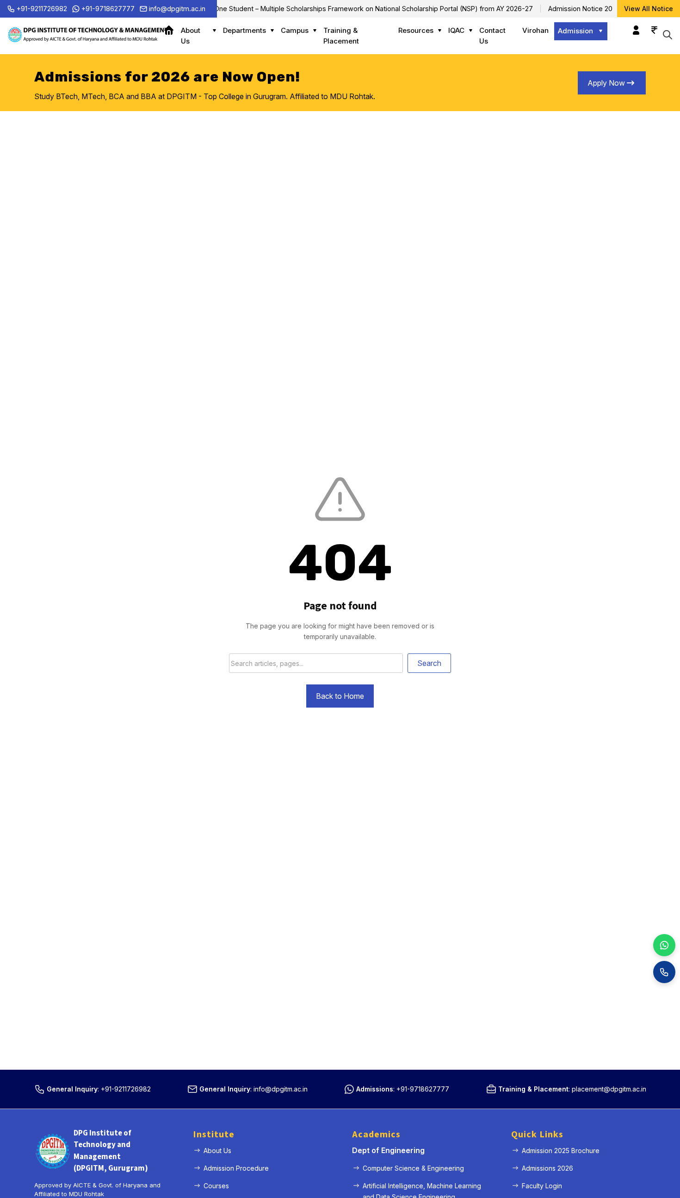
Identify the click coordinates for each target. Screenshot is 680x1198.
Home (172, 30)
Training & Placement (341, 35)
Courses (216, 1186)
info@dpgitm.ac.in (177, 9)
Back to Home (340, 696)
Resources (415, 30)
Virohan (535, 30)
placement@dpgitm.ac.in (609, 1089)
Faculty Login (542, 1186)
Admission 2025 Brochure (561, 1150)
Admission (575, 30)
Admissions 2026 (547, 1168)
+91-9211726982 (42, 9)
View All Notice (648, 9)
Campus (295, 30)
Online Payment (652, 25)
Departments (244, 30)
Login (634, 25)
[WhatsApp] (664, 945)
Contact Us (492, 35)
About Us (190, 35)
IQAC (456, 30)
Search (429, 663)
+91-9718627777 (108, 9)
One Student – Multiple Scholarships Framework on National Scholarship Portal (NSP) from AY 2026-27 (361, 9)
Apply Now (606, 83)
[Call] (664, 972)
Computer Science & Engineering (413, 1168)
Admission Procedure (236, 1168)
